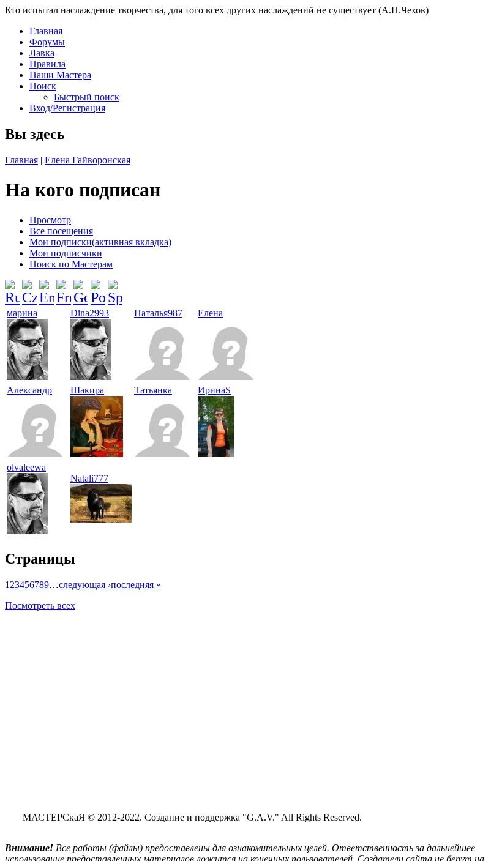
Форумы (47, 42)
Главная (45, 31)
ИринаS (214, 390)
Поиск (42, 86)
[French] (63, 287)
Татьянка (153, 390)
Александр (29, 390)
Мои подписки (100, 242)
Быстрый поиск (86, 97)
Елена (210, 313)
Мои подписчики (65, 253)
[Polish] (98, 287)
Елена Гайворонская (87, 160)
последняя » (136, 585)
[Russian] (12, 287)
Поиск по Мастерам (71, 264)
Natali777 (89, 478)
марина (22, 313)
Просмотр (50, 220)
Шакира (87, 390)
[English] (46, 287)
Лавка (41, 53)
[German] (80, 287)
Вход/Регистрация (67, 108)
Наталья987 (158, 313)
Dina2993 (89, 313)
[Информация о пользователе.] (27, 376)
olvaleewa (26, 467)
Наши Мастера (60, 75)
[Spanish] (115, 287)
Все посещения (61, 231)
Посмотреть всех (40, 605)
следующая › (85, 585)
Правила (47, 64)
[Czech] (29, 287)
